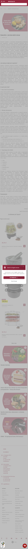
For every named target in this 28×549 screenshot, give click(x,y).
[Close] (23, 266)
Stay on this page (14, 281)
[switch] (3, 547)
